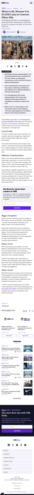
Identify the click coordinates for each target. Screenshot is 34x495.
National (3, 345)
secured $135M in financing (11, 121)
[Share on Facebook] (22, 66)
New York (9, 8)
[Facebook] (21, 445)
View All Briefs (17, 398)
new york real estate (9, 289)
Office (21, 8)
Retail (7, 389)
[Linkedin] (8, 445)
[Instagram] (17, 445)
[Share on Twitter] (15, 66)
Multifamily (15, 8)
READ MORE (9, 335)
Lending (8, 371)
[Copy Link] (7, 66)
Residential (5, 306)
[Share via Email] (11, 66)
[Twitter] (12, 445)
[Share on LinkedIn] (18, 66)
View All (25, 311)
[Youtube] (25, 445)
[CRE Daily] (5, 2)
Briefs (4, 8)
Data (7, 345)
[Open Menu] (31, 2)
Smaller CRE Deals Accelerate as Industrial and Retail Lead (8, 328)
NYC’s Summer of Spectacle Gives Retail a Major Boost (25, 328)
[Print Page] (26, 66)
